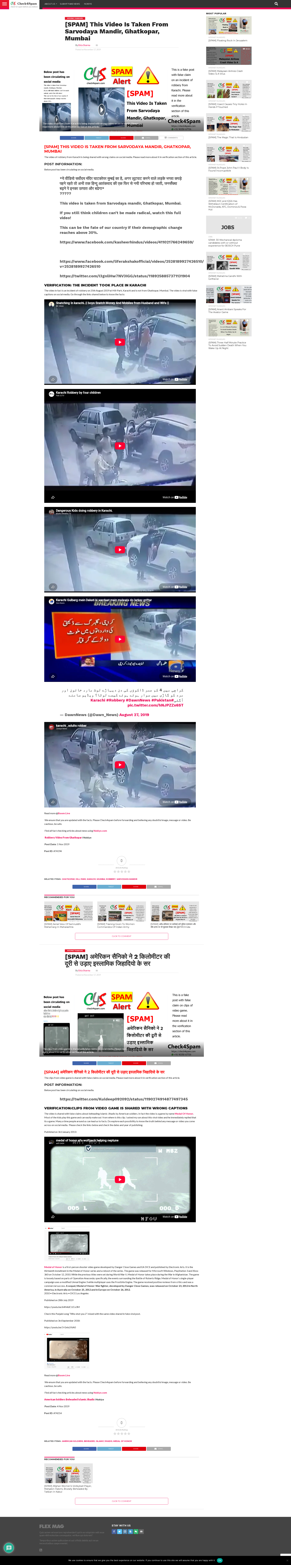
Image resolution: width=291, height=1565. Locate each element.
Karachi (91, 879)
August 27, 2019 (134, 714)
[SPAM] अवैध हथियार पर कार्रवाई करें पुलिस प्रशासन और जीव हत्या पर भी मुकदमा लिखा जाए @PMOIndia (173, 925)
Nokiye (88, 4)
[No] (287, 1560)
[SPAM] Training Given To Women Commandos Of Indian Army (116, 925)
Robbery (111, 879)
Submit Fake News (70, 4)
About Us (50, 4)
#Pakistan (161, 700)
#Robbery (115, 700)
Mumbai (101, 879)
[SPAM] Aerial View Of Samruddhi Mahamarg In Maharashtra (62, 925)
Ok (219, 1560)
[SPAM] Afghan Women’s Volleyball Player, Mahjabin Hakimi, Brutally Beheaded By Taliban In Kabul (68, 1489)
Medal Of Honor (184, 1113)
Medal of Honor (53, 1267)
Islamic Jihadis (104, 1441)
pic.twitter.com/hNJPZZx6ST (155, 705)
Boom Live (64, 813)
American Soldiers (72, 1441)
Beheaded (89, 1441)
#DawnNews (138, 700)
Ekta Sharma (84, 45)
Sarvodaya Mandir (127, 879)
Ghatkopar (68, 879)
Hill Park (81, 879)
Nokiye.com (100, 830)
